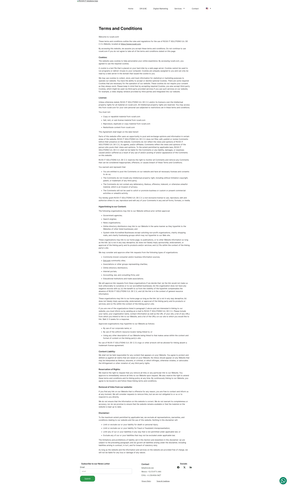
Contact (195, 8)
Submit (88, 479)
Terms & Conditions (163, 481)
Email (82, 467)
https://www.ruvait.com (131, 44)
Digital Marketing (160, 8)
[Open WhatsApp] (283, 480)
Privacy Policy (146, 481)
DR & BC (143, 8)
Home (130, 8)
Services (178, 8)
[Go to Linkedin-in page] (191, 467)
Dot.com (107, 260)
